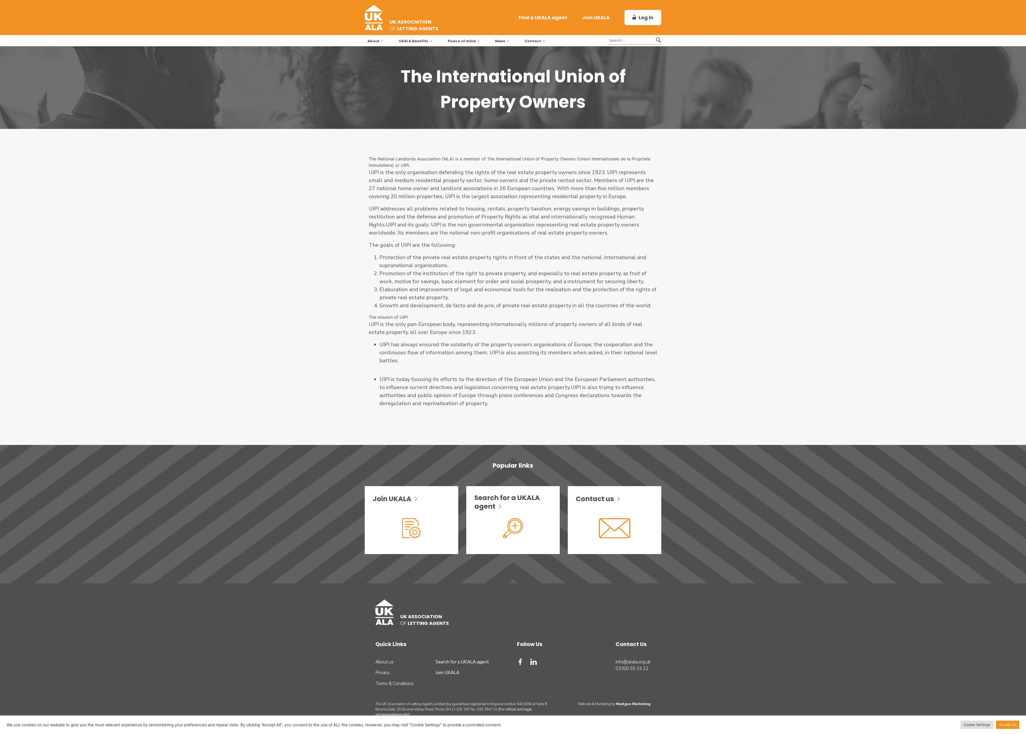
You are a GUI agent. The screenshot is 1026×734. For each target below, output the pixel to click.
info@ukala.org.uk (633, 662)
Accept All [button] (1007, 725)
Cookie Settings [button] (977, 725)
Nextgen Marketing (633, 704)
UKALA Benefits (413, 41)
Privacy (382, 673)
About (373, 41)
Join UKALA (596, 17)
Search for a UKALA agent (462, 662)
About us (384, 662)
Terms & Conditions (394, 684)
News (500, 41)
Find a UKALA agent (542, 17)
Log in (646, 17)
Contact (533, 41)
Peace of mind (462, 41)
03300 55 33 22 (632, 669)
